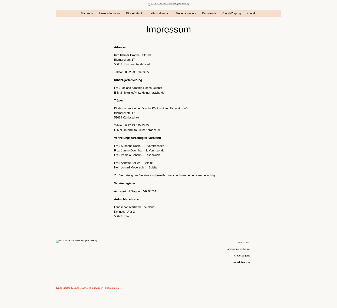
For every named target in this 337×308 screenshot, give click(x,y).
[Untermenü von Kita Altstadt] (146, 13)
